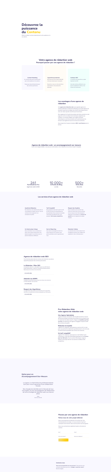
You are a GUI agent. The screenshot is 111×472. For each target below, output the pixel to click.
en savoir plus (28, 273)
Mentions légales (59, 468)
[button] (39, 273)
